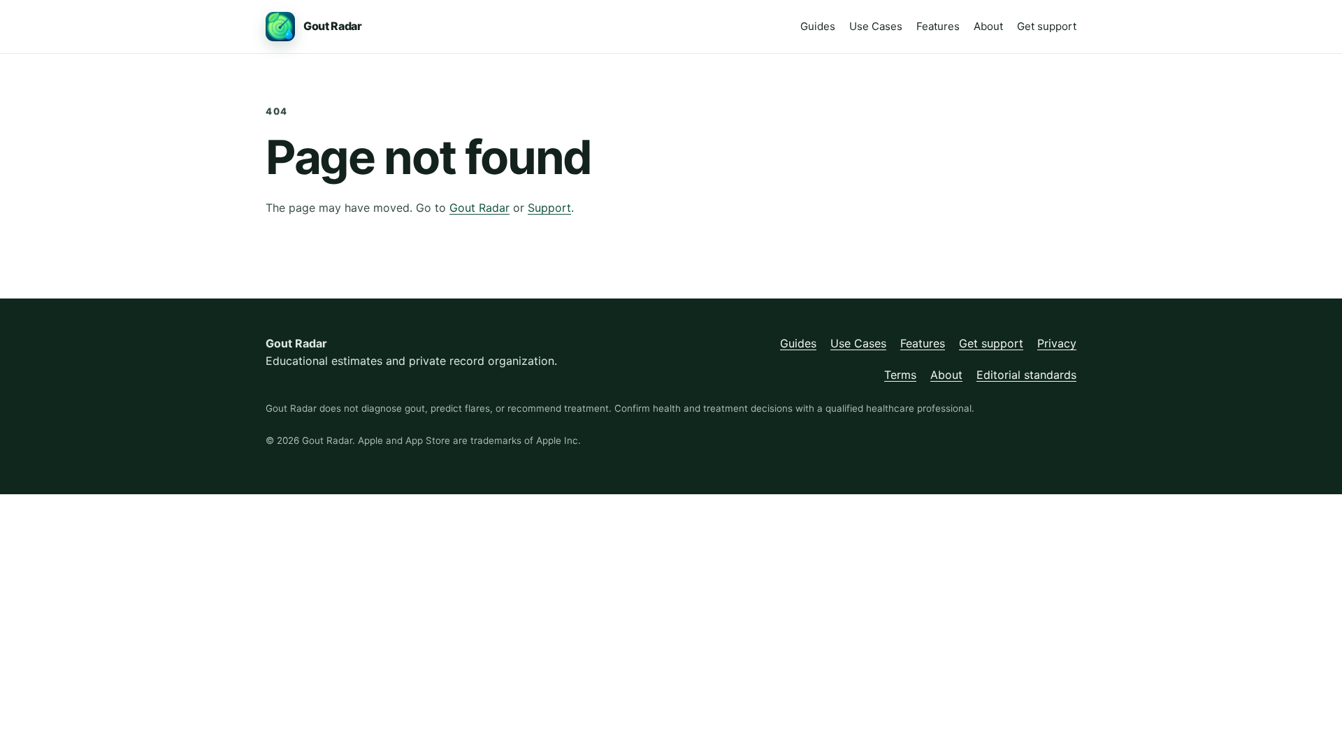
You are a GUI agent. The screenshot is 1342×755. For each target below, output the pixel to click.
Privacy (1056, 343)
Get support (1046, 26)
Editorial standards (1026, 375)
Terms (900, 375)
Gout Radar (479, 208)
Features (938, 26)
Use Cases (875, 26)
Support (549, 208)
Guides (817, 26)
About (988, 26)
